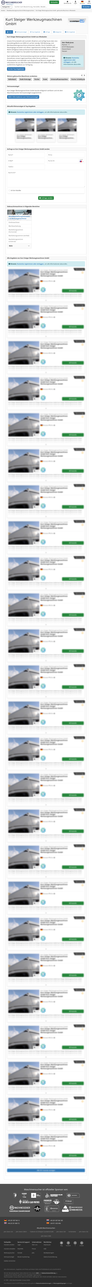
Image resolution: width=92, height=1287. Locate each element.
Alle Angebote (70, 32)
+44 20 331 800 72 (13, 1223)
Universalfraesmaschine (59, 79)
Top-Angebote (35, 32)
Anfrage (47, 32)
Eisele (45, 79)
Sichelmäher (72, 1232)
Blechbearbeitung (15, 226)
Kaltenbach (12, 79)
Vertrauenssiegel (21, 32)
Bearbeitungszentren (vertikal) (19, 236)
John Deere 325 (8, 1232)
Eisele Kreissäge (25, 79)
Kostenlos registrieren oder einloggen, (71, 60)
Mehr (11, 246)
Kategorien (58, 32)
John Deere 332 (83, 1232)
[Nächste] (84, 75)
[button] (89, 2)
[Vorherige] (82, 75)
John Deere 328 (61, 1232)
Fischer (36, 79)
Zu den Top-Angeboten (16, 69)
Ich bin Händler (16, 190)
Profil (10, 32)
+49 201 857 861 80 (56, 1220)
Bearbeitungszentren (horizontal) (16, 231)
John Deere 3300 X (21, 1232)
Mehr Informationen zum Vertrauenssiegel (23, 97)
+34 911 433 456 (55, 1223)
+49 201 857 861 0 (13, 1220)
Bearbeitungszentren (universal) (16, 240)
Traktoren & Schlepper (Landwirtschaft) (41, 1232)
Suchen (87, 7)
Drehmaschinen (14, 222)
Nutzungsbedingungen (60, 1283)
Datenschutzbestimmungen (43, 1283)
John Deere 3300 (46, 1236)
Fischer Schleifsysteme (79, 79)
